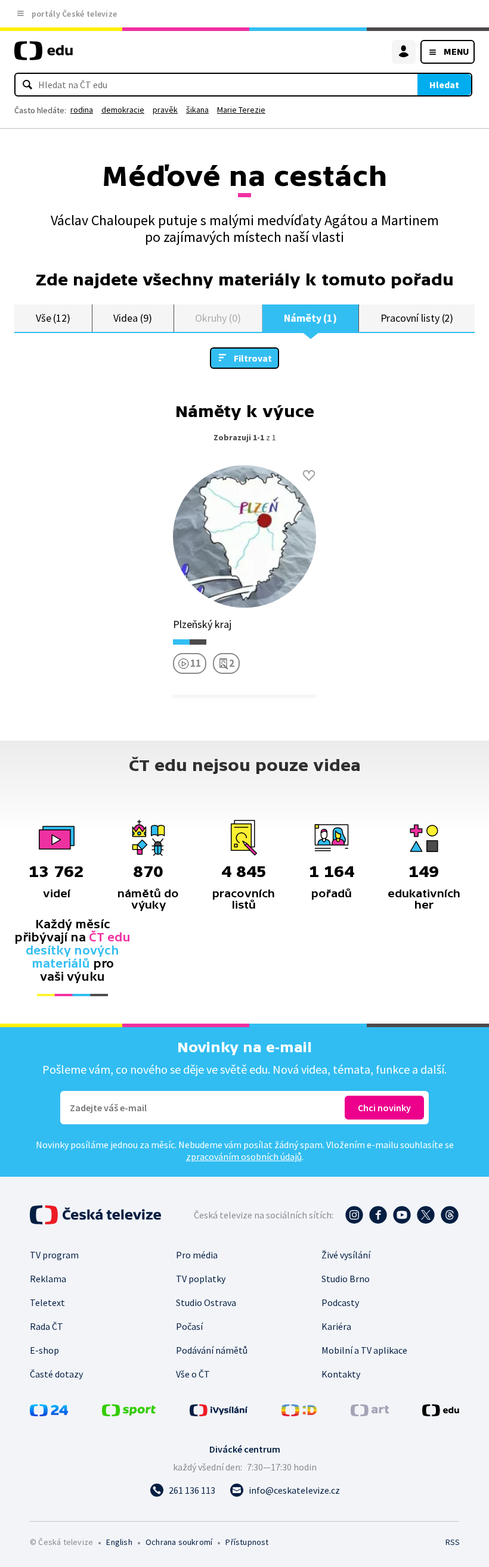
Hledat (444, 85)
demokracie (122, 109)
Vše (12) (53, 318)
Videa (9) (132, 318)
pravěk (165, 109)
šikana (197, 109)
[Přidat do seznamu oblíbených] (309, 475)
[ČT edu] (43, 55)
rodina (81, 109)
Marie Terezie (241, 109)
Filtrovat (253, 358)
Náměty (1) (310, 318)
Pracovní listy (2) (417, 318)
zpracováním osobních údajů (244, 1156)
